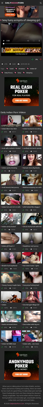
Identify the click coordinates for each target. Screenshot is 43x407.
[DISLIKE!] (40, 59)
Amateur (22, 69)
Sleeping (29, 73)
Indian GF (33, 69)
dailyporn (14, 3)
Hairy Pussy (8, 73)
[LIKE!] (32, 59)
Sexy (19, 73)
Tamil (11, 69)
